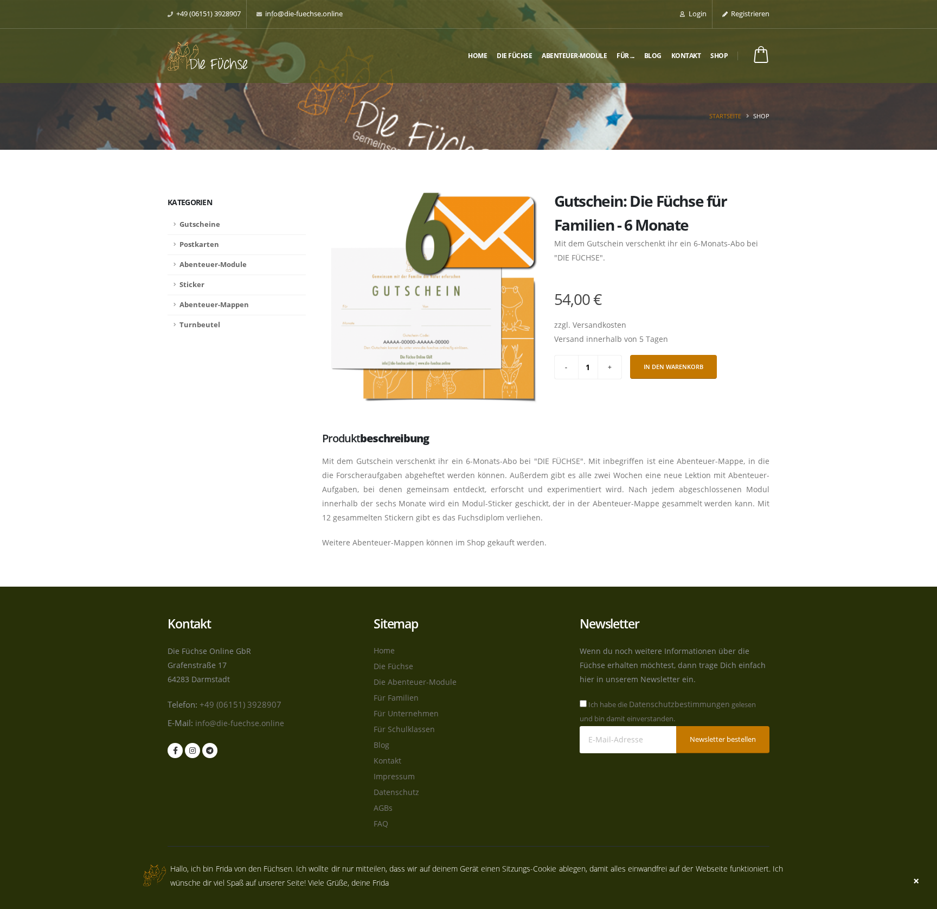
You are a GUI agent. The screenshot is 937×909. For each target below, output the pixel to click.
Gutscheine (199, 224)
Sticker (191, 284)
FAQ (381, 823)
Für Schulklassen (404, 729)
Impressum (394, 776)
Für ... (625, 55)
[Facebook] (175, 750)
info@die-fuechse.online (304, 13)
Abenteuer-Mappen (214, 304)
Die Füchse (514, 55)
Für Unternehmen (406, 713)
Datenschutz (396, 792)
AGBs (383, 808)
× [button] (916, 881)
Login (697, 13)
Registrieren (749, 13)
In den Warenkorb (673, 367)
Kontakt (686, 55)
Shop (719, 55)
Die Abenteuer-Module (415, 682)
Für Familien (396, 697)
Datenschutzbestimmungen (679, 704)
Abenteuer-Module (574, 55)
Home (477, 55)
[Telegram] (209, 750)
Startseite (725, 116)
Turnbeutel (199, 324)
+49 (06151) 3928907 (208, 13)
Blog (653, 55)
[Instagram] (192, 750)
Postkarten (199, 244)
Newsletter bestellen (723, 739)
